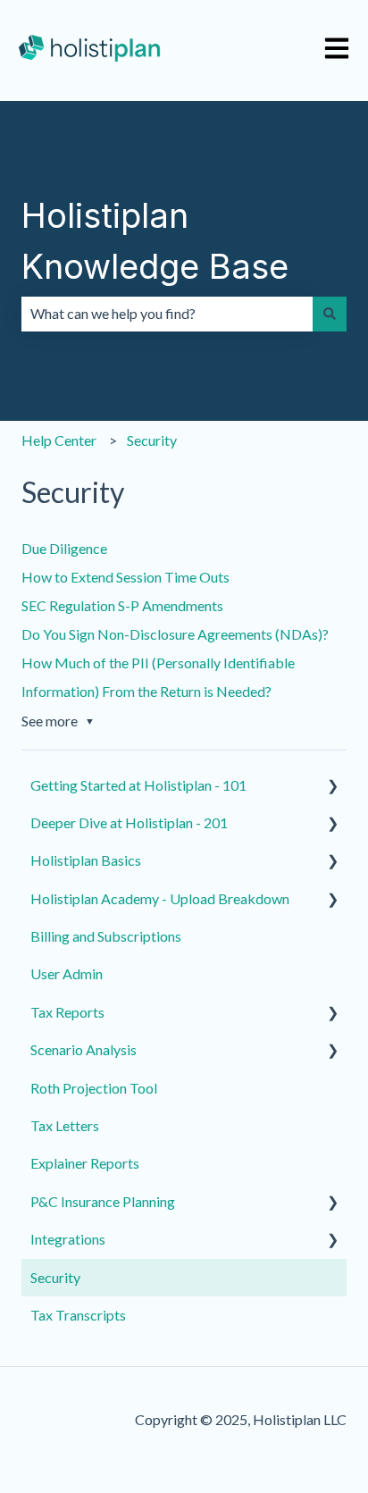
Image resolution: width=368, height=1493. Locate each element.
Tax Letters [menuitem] (64, 1125)
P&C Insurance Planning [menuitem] (102, 1201)
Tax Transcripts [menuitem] (78, 1314)
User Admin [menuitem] (66, 973)
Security (152, 440)
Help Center (58, 440)
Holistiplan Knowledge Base (155, 241)
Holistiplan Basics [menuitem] (85, 859)
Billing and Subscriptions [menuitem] (105, 935)
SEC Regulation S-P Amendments (122, 605)
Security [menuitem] (55, 1277)
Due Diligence (64, 548)
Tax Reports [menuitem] (67, 1011)
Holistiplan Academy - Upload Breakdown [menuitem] (159, 898)
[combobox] (167, 314)
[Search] (330, 314)
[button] (332, 786)
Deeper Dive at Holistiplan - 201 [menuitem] (129, 822)
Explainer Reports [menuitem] (84, 1162)
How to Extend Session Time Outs (125, 576)
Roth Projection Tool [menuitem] (93, 1087)
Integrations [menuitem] (67, 1238)
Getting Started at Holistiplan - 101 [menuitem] (138, 784)
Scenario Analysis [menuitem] (83, 1049)
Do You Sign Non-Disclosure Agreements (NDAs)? (175, 633)
